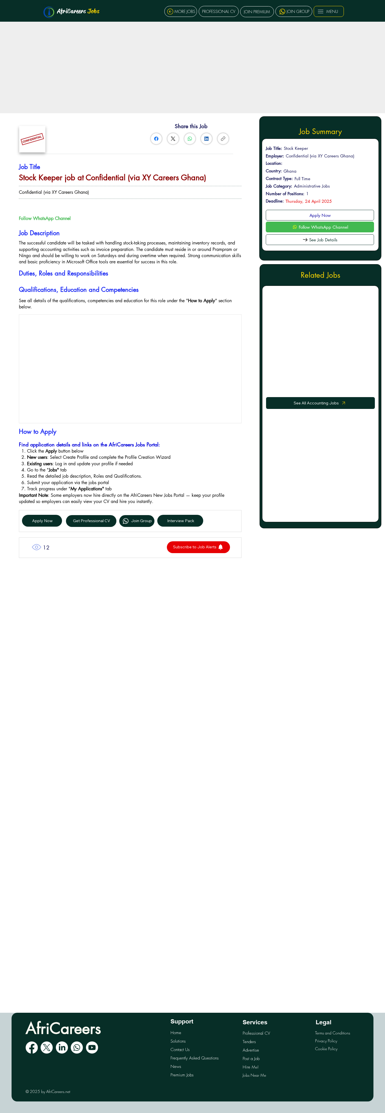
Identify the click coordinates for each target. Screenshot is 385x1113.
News (176, 1066)
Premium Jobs (182, 1075)
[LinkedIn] (206, 138)
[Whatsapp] (77, 1047)
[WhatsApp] (189, 138)
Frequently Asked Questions (195, 1058)
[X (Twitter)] (173, 138)
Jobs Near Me (254, 1075)
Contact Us (180, 1049)
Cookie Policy (326, 1048)
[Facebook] (156, 138)
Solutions (178, 1041)
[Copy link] (223, 138)
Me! (250, 1067)
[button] (198, 547)
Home (176, 1033)
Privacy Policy (326, 1040)
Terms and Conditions (332, 1033)
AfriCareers (78, 11)
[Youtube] (92, 1047)
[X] (47, 1047)
